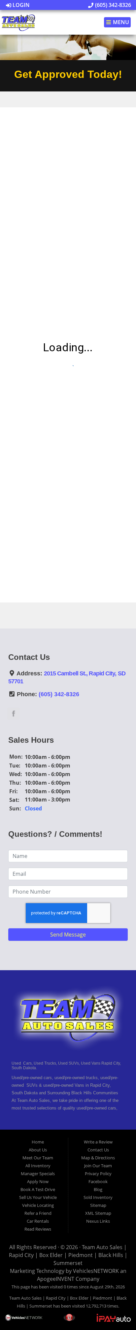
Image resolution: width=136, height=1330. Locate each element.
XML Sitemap (98, 1213)
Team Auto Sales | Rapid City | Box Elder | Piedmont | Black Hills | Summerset (68, 1255)
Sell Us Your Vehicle (38, 1197)
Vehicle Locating (38, 1205)
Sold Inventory (98, 1197)
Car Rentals (38, 1221)
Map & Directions (98, 1158)
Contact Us (98, 1150)
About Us (38, 1150)
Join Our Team (98, 1166)
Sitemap (98, 1205)
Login (20, 5)
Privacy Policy (98, 1174)
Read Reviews (37, 1229)
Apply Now (38, 1181)
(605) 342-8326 (112, 5)
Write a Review (98, 1142)
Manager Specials (38, 1174)
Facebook (98, 1181)
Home (38, 1142)
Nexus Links (98, 1221)
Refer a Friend (37, 1213)
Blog (98, 1189)
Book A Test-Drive (37, 1189)
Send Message (68, 934)
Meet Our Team (37, 1158)
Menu (120, 22)
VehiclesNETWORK (96, 1271)
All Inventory (38, 1166)
